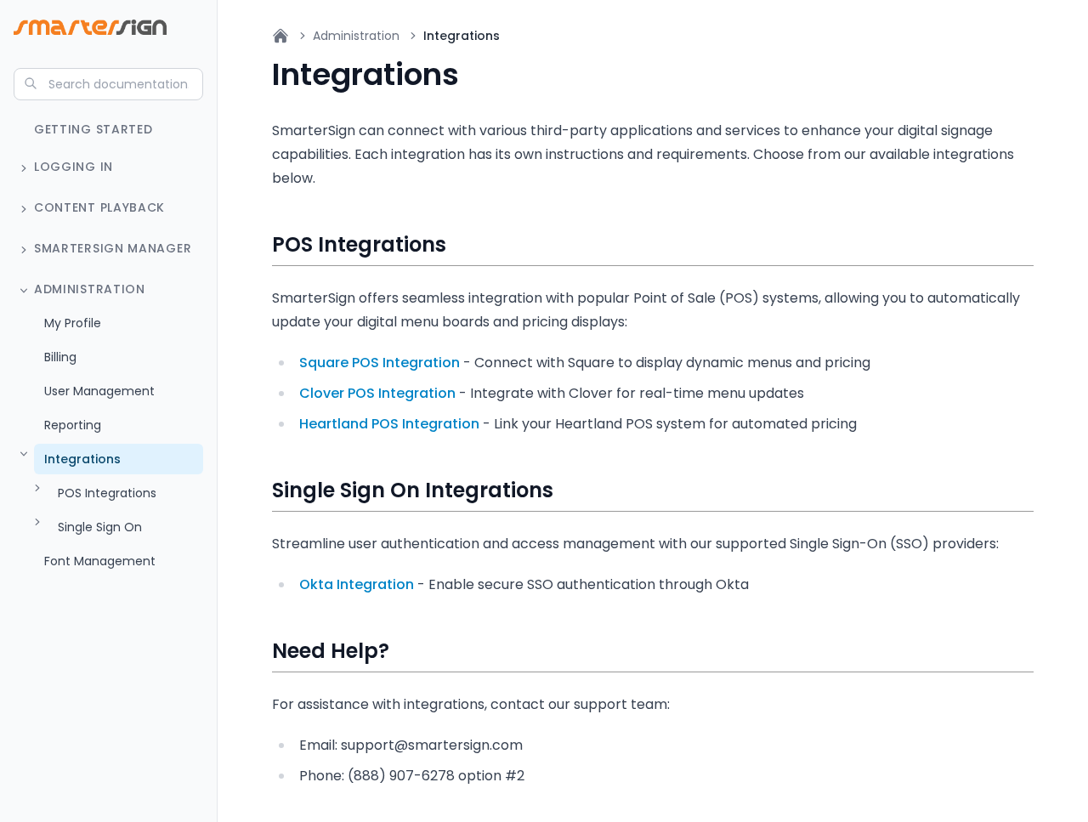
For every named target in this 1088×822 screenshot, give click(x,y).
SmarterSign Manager (112, 248)
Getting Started (93, 129)
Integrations (82, 459)
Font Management (100, 561)
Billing (60, 357)
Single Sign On (100, 527)
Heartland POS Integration (389, 424)
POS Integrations (107, 493)
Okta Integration (356, 584)
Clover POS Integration (377, 393)
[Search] (30, 83)
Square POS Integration (379, 362)
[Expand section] (24, 168)
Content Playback (99, 207)
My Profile (72, 323)
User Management (99, 391)
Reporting (72, 425)
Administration (89, 289)
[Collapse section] (24, 291)
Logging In (73, 166)
